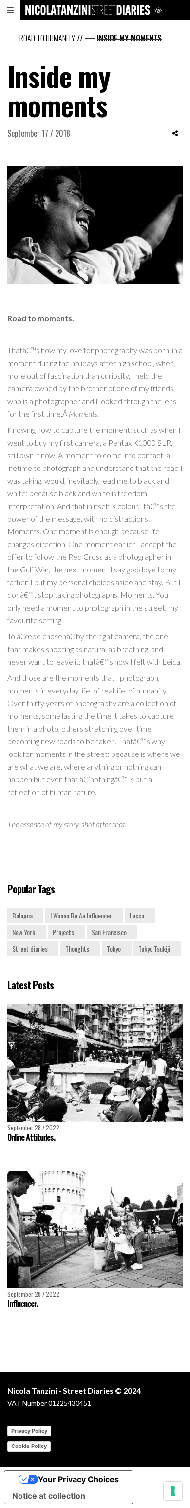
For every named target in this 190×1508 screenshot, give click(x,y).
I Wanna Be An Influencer (81, 915)
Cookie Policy (29, 1446)
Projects (63, 932)
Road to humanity (47, 38)
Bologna (22, 915)
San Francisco (109, 932)
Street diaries (30, 948)
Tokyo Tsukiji (154, 948)
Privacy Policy (29, 1430)
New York (23, 932)
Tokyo (114, 948)
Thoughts (77, 948)
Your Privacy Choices (78, 1479)
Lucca (137, 915)
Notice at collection (48, 1496)
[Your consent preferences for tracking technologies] (173, 1491)
